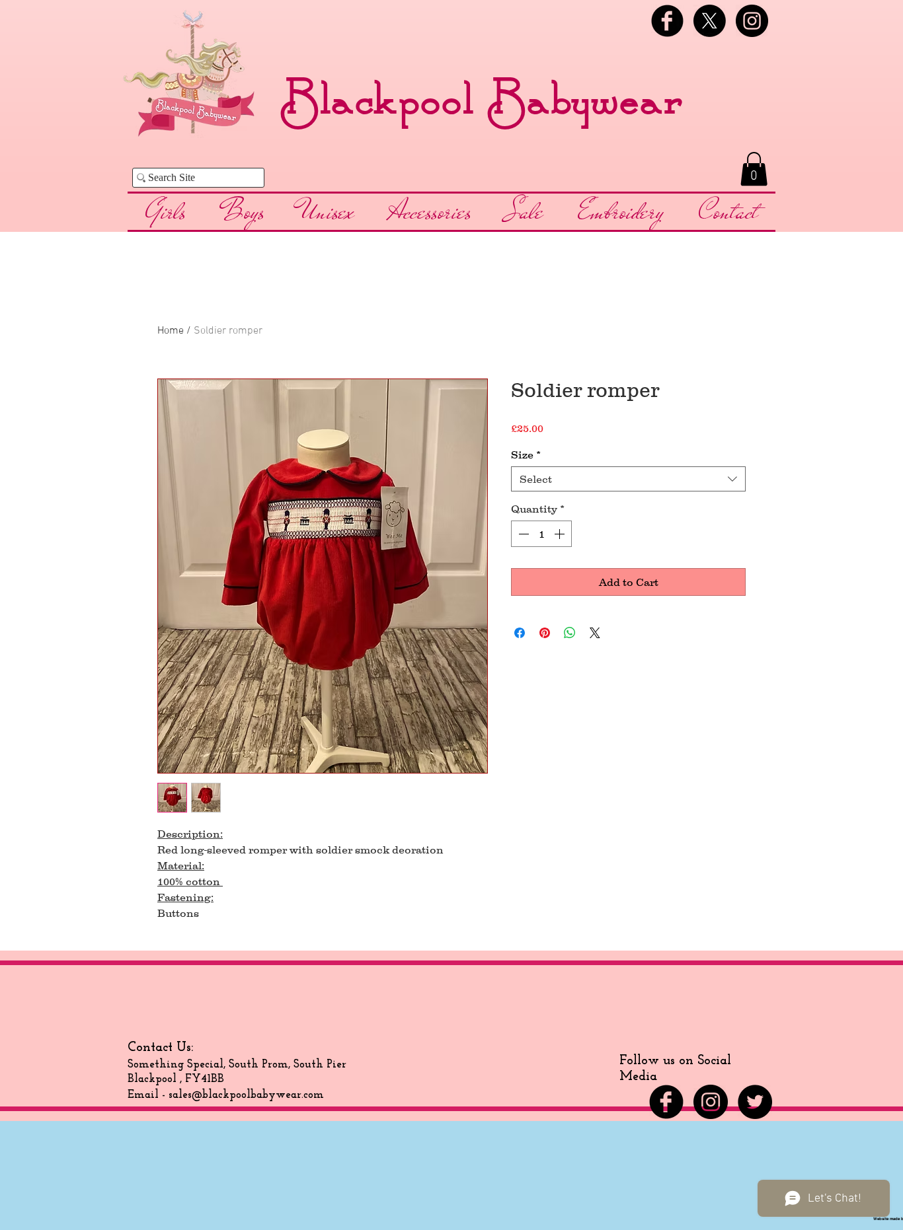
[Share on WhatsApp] (570, 633)
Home (170, 331)
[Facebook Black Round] (667, 21)
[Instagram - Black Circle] (752, 21)
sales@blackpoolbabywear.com (246, 1095)
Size (526, 454)
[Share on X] (595, 633)
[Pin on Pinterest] (545, 633)
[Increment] (560, 533)
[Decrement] (522, 533)
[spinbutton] (541, 533)
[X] (709, 21)
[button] (754, 169)
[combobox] (628, 478)
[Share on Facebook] (520, 633)
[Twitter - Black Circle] (755, 1102)
